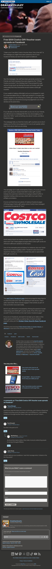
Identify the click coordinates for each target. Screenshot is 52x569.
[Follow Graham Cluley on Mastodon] (20, 553)
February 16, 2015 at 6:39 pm (17, 437)
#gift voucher (21, 336)
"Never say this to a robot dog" (19, 531)
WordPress (23, 563)
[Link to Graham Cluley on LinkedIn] (12, 553)
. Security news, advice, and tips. (19, 106)
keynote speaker (38, 341)
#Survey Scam (35, 336)
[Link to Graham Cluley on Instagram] (27, 553)
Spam (15, 333)
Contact (34, 557)
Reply (5, 418)
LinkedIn (40, 352)
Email (6, 497)
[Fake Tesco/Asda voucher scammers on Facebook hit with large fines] (13, 389)
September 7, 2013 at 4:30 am (14, 407)
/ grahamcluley (13, 47)
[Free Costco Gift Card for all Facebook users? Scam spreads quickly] (13, 370)
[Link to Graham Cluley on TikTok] (31, 553)
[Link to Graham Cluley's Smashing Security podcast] (24, 553)
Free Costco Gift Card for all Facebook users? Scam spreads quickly (30, 369)
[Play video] (26, 17)
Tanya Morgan (11, 406)
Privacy (21, 560)
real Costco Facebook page (15, 298)
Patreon (4, 547)
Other (19, 543)
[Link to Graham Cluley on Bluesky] (16, 553)
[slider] (23, 537)
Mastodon (6, 328)
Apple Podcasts (6, 543)
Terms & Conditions (28, 560)
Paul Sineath (24, 435)
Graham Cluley (12, 44)
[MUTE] (45, 537)
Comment (7, 475)
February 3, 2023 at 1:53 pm (13, 452)
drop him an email (34, 354)
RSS (16, 543)
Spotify (12, 543)
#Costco (7, 336)
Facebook (9, 333)
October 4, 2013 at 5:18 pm (13, 424)
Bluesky (39, 326)
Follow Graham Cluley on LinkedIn (28, 326)
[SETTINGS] (47, 537)
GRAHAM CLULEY (12, 5)
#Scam (28, 336)
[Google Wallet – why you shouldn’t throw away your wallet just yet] (13, 379)
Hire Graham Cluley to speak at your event (22, 557)
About (37, 557)
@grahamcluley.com (15, 46)
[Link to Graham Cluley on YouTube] (35, 553)
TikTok (35, 352)
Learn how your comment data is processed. (32, 508)
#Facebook (13, 336)
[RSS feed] (39, 553)
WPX (35, 563)
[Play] (5, 537)
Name (6, 490)
